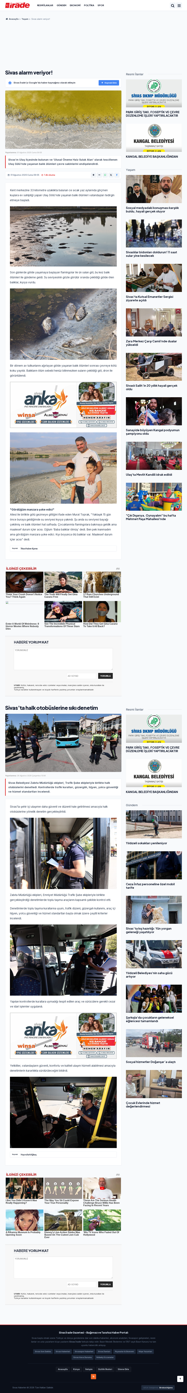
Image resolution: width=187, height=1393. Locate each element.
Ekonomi (75, 5)
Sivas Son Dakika (43, 1351)
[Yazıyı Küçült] (99, 175)
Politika (89, 5)
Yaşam (25, 19)
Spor (101, 5)
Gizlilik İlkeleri (105, 1369)
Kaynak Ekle (111, 83)
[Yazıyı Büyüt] (93, 175)
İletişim (88, 1369)
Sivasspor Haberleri (84, 1351)
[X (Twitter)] (111, 175)
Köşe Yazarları (145, 1351)
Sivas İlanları (104, 1351)
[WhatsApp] (105, 175)
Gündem (61, 5)
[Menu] (179, 6)
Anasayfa (13, 19)
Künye (76, 1369)
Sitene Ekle (123, 1369)
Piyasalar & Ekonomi (124, 1351)
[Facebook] (116, 175)
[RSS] (93, 1376)
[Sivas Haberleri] (17, 5)
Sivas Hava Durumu (82, 1357)
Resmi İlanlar (45, 5)
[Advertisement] (93, 43)
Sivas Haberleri (63, 1351)
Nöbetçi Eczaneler (105, 1357)
